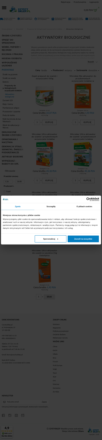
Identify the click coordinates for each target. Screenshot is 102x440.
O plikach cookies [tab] (84, 206)
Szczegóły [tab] (51, 206)
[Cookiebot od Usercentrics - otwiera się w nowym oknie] (88, 199)
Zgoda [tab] (18, 206)
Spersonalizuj (49, 239)
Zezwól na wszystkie (83, 239)
